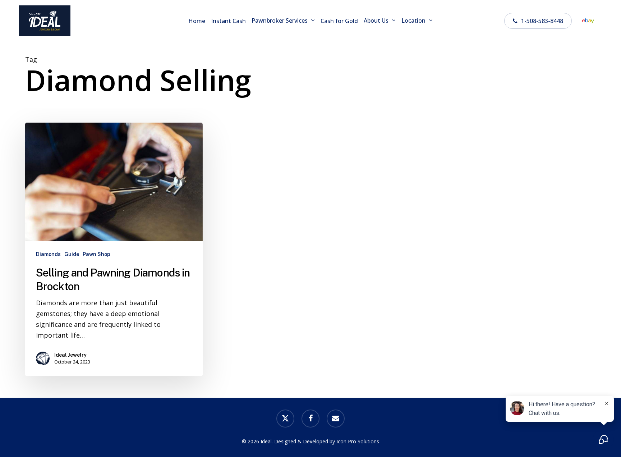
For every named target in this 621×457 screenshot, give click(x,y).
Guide (71, 254)
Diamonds (48, 254)
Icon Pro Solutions (357, 441)
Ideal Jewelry (70, 355)
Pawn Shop (96, 254)
